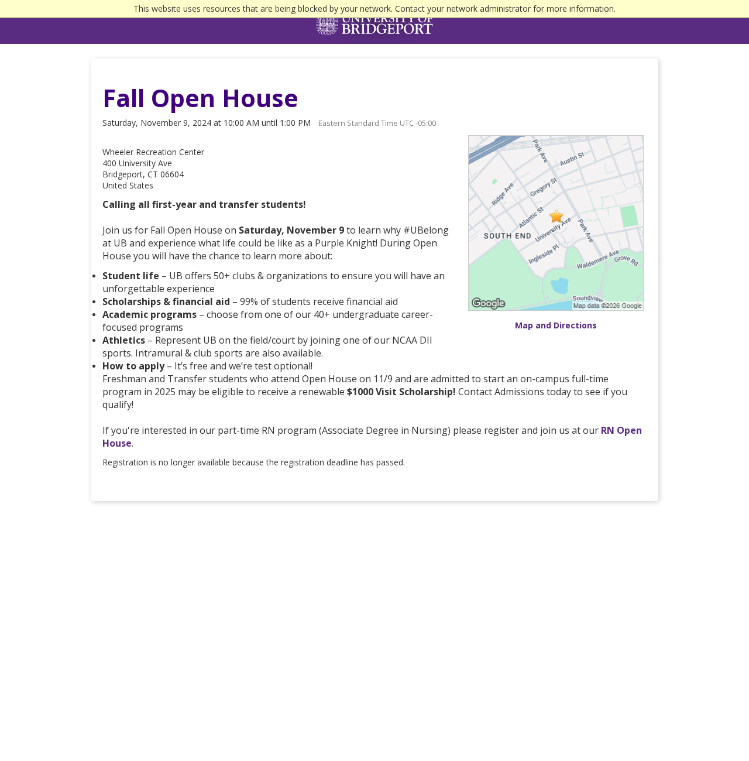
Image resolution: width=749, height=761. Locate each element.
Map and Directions (556, 325)
